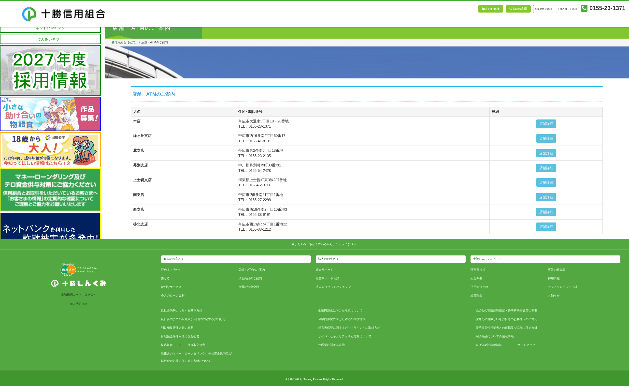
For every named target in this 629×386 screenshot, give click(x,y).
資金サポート (324, 269)
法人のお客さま (328, 259)
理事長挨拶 (478, 269)
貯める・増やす (171, 269)
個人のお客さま (173, 259)
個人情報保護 (78, 304)
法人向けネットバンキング (333, 287)
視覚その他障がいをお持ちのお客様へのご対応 (506, 319)
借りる (165, 278)
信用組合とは (479, 287)
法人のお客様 (518, 9)
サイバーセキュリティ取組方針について (344, 336)
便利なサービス (171, 287)
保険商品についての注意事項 (494, 336)
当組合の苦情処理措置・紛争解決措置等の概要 (506, 310)
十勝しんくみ (297, 244)
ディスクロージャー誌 (562, 287)
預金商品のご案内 (250, 278)
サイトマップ (526, 345)
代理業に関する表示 (331, 345)
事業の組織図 (557, 269)
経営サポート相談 (327, 278)
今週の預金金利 (248, 287)
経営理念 (476, 295)
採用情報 (554, 278)
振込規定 (167, 345)
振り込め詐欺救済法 (488, 345)
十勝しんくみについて (487, 259)
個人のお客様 (491, 9)
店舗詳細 (546, 124)
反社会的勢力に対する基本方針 (181, 310)
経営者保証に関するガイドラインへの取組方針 (349, 327)
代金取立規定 (196, 345)
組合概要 (476, 278)
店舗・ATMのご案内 (251, 269)
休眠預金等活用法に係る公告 (180, 336)
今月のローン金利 (173, 295)
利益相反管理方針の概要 (177, 327)
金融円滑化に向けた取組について (340, 310)
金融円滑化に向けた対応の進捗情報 (341, 319)
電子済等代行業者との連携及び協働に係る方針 (506, 327)
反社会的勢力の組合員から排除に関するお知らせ (193, 319)
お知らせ (554, 295)
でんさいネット (50, 39)
